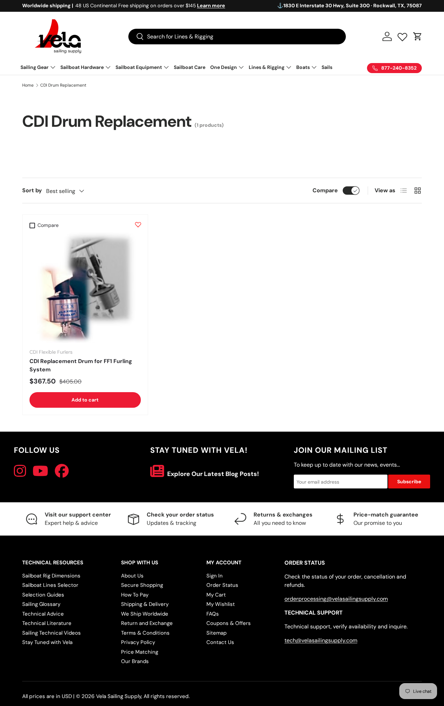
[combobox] (237, 36)
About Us (132, 575)
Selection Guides (43, 594)
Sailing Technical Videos (51, 632)
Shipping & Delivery (145, 604)
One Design (223, 67)
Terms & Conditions (145, 632)
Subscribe (409, 481)
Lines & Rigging (266, 67)
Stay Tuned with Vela (47, 642)
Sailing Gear (34, 67)
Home (28, 85)
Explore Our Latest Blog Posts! (212, 474)
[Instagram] (20, 471)
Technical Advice (43, 613)
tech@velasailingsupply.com (320, 640)
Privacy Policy (138, 642)
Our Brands (135, 661)
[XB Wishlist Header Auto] (402, 35)
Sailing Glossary (41, 604)
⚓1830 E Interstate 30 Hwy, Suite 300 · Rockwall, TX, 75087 (349, 5)
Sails (327, 67)
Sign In (214, 575)
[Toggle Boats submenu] (314, 67)
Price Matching (139, 651)
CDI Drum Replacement (63, 85)
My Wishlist (220, 604)
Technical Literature (46, 623)
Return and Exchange (147, 623)
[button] (417, 36)
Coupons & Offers (228, 623)
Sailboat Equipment (139, 67)
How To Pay (134, 594)
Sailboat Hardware (82, 67)
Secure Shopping (142, 585)
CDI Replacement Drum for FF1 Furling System (80, 365)
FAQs (212, 613)
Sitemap (216, 632)
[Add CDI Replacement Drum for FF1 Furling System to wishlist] (138, 224)
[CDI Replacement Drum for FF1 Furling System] (85, 287)
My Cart (216, 594)
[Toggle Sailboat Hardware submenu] (108, 67)
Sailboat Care (189, 67)
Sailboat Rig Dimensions (51, 575)
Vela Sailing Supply (118, 696)
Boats (303, 67)
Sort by (32, 190)
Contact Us (220, 642)
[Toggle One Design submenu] (241, 67)
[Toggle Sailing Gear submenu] (53, 67)
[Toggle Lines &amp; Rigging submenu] (288, 67)
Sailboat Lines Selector (50, 585)
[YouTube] (40, 471)
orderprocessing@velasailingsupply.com (336, 598)
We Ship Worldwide (144, 613)
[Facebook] (62, 471)
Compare (325, 190)
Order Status (222, 585)
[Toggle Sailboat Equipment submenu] (166, 67)
